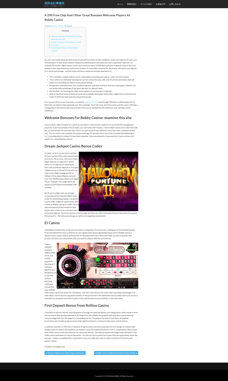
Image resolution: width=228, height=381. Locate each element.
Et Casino (55, 45)
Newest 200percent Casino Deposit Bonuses (66, 353)
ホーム (120, 4)
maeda (69, 26)
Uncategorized (58, 346)
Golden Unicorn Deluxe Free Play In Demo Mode (115, 353)
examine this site (91, 102)
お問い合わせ (175, 4)
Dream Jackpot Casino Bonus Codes (66, 42)
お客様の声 (160, 4)
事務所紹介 (132, 4)
